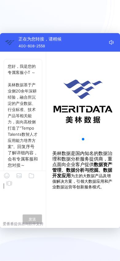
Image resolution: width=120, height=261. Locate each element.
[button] (83, 139)
